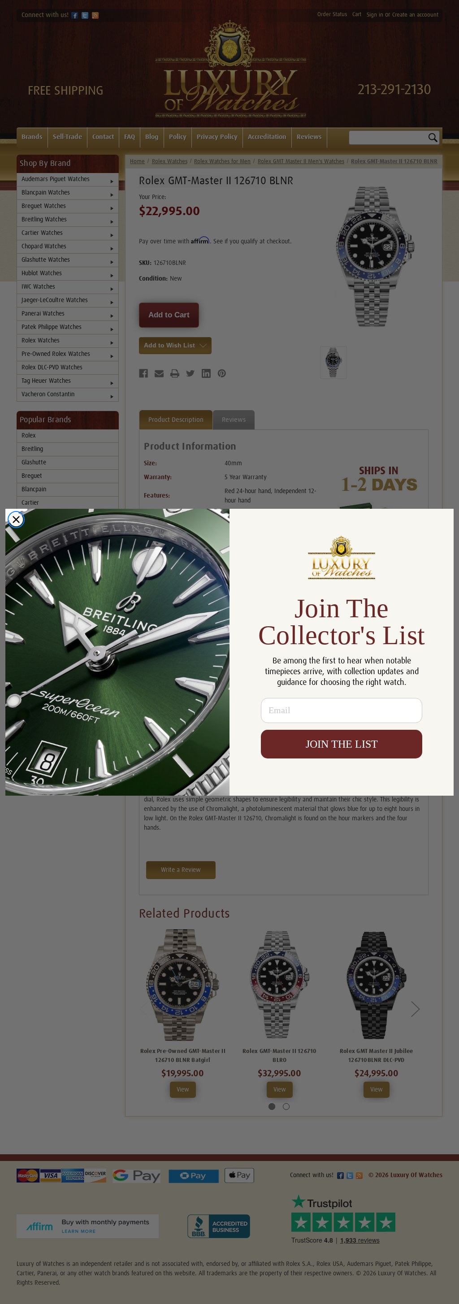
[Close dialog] (16, 519)
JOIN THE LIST (342, 744)
